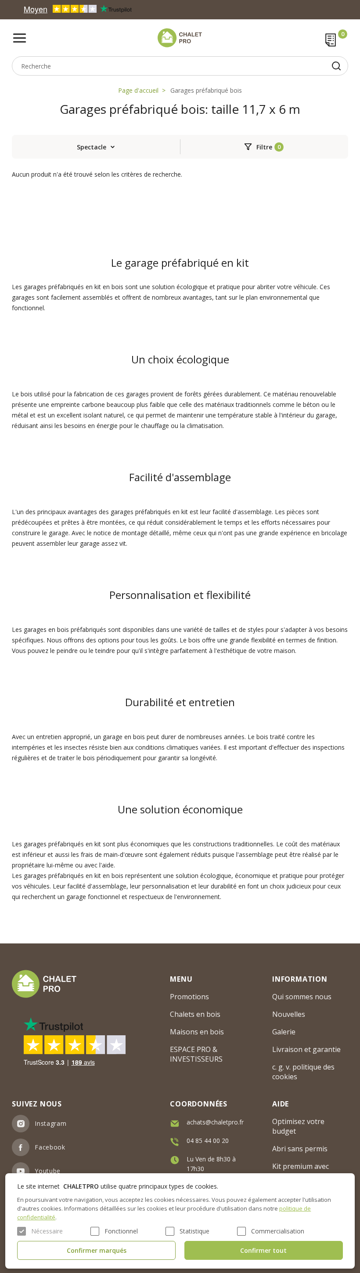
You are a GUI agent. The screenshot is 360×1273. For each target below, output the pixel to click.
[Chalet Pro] (180, 37)
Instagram (50, 1123)
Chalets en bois (195, 1014)
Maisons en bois (197, 1032)
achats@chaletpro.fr (215, 1122)
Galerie (283, 1032)
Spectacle (91, 147)
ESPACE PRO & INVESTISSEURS (196, 1054)
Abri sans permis (300, 1148)
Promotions (189, 996)
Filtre (264, 147)
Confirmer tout (263, 1250)
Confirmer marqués (96, 1250)
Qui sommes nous (301, 996)
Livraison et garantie (306, 1049)
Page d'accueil (138, 90)
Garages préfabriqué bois (206, 90)
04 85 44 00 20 (208, 1140)
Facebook (50, 1147)
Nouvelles (288, 1014)
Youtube (48, 1171)
